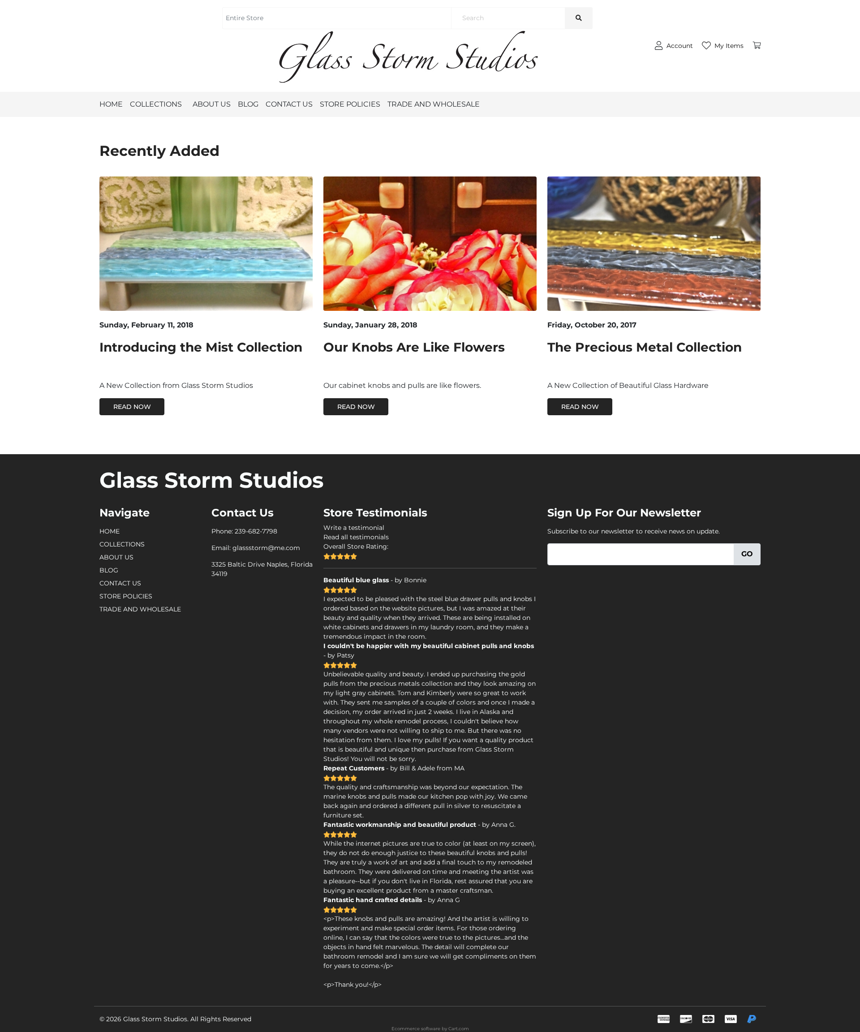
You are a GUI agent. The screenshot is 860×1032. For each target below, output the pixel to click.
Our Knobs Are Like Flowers (414, 347)
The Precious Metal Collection (644, 347)
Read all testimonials (356, 537)
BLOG (248, 104)
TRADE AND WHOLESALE (433, 104)
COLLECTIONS (156, 104)
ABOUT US (212, 104)
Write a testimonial (353, 528)
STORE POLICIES (350, 104)
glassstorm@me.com (266, 548)
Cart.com (458, 1029)
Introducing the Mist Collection (200, 347)
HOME (111, 104)
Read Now (132, 407)
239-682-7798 (256, 531)
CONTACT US (289, 104)
